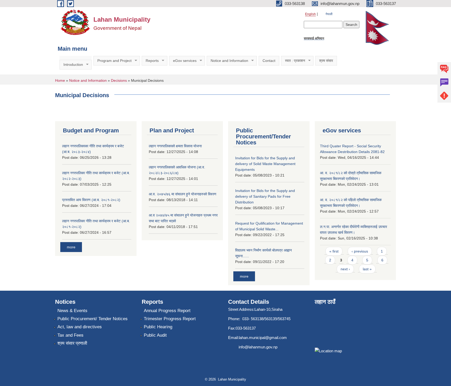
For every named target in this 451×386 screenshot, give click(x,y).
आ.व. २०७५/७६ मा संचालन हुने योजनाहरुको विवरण (182, 194)
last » (367, 269)
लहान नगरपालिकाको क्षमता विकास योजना (175, 146)
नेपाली (329, 14)
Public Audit (155, 335)
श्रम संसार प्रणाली (72, 343)
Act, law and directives (79, 326)
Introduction (71, 64)
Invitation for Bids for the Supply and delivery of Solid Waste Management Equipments (265, 164)
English (310, 14)
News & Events (72, 310)
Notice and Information (227, 61)
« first (334, 251)
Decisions (119, 80)
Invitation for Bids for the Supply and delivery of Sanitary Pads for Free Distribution (265, 196)
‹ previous (360, 251)
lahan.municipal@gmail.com (263, 337)
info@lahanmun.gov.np (258, 347)
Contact (269, 61)
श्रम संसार (326, 61)
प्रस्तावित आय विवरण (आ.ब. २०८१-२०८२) (91, 200)
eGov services (183, 61)
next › (345, 269)
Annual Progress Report (167, 310)
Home (60, 80)
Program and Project (112, 61)
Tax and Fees (70, 335)
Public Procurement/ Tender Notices (92, 318)
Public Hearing (158, 326)
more (71, 247)
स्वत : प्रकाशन (293, 61)
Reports (150, 61)
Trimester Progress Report (170, 318)
